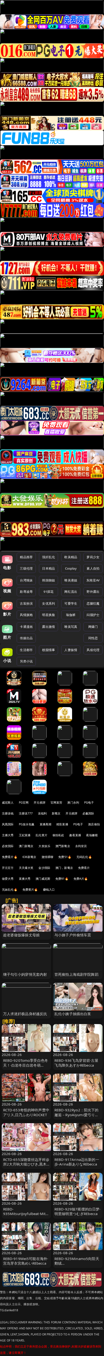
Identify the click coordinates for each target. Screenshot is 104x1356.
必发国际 (8, 846)
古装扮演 (26, 603)
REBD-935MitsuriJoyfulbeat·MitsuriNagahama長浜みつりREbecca (26, 1216)
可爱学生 (70, 603)
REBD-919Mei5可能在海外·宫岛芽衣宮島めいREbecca (25, 1261)
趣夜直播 (75, 835)
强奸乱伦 (48, 557)
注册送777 (26, 813)
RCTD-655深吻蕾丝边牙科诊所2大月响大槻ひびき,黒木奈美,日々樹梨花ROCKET (26, 1164)
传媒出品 (26, 638)
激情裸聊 (47, 857)
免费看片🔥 (9, 857)
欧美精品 (70, 557)
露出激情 (48, 626)
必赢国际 (88, 813)
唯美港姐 (70, 580)
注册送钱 (8, 813)
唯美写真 (70, 626)
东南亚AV (93, 580)
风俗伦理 (93, 650)
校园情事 (48, 650)
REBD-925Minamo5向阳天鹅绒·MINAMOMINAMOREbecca (77, 1265)
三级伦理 (26, 568)
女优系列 (48, 603)
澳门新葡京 (26, 846)
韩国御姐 (48, 580)
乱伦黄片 (41, 835)
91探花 (48, 591)
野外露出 (93, 591)
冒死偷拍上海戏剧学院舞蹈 (76, 974)
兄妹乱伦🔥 (9, 889)
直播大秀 (25, 879)
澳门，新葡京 (64, 868)
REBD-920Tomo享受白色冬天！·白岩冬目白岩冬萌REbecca (25, 1065)
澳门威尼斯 (43, 879)
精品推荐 (26, 557)
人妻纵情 (70, 650)
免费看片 (84, 868)
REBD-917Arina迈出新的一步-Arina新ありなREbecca (76, 1161)
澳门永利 (73, 802)
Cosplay (71, 568)
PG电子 (89, 802)
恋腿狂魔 (93, 603)
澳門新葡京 (62, 846)
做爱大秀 (8, 879)
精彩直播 (62, 824)
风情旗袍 (26, 615)
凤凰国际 (8, 824)
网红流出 (70, 591)
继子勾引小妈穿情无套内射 (25, 974)
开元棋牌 (39, 802)
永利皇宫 (81, 846)
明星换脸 (48, 615)
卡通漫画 (26, 626)
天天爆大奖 (26, 868)
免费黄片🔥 (30, 889)
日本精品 (48, 568)
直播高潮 (46, 824)
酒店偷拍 (94, 824)
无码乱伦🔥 (84, 857)
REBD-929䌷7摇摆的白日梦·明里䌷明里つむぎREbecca (77, 1211)
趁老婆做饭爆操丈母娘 (21, 934)
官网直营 (56, 802)
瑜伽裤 (70, 615)
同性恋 (93, 638)
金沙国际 (44, 868)
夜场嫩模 (92, 835)
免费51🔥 (64, 857)
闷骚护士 (93, 615)
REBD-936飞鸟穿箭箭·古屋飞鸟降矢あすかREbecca (76, 1062)
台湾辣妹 (26, 580)
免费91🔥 (61, 879)
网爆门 (93, 626)
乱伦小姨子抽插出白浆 (72, 1013)
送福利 (42, 813)
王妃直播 (25, 835)
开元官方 (8, 868)
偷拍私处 (58, 835)
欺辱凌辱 (26, 591)
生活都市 (26, 650)
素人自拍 (93, 568)
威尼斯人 (8, 802)
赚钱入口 (49, 889)
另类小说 (26, 661)
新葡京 (56, 813)
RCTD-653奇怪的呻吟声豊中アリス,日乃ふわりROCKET (26, 1112)
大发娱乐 (44, 846)
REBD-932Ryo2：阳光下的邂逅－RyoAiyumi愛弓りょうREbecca (76, 1114)
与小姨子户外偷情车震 (72, 934)
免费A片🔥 (81, 879)
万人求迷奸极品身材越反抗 (25, 1013)
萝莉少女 (93, 557)
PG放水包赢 (27, 824)
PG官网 (24, 802)
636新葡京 (29, 857)
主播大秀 (8, 835)
